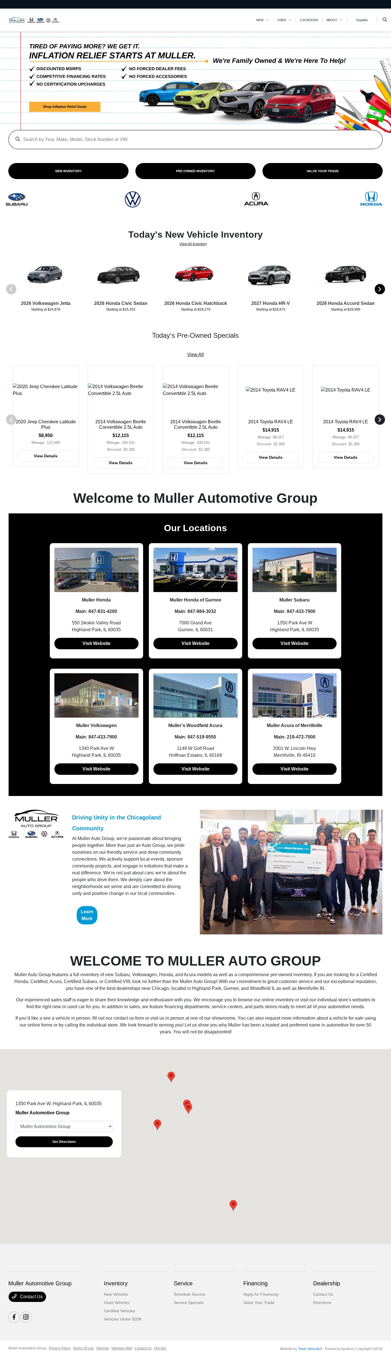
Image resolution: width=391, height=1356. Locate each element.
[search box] (195, 137)
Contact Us (31, 1296)
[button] (233, 1205)
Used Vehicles (116, 1302)
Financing (255, 1283)
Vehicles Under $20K (123, 1319)
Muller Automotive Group (27, 1348)
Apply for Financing (260, 1294)
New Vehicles (116, 1294)
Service (183, 1283)
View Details (46, 456)
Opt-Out (160, 1348)
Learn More (87, 915)
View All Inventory (193, 244)
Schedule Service (189, 1294)
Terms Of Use (83, 1348)
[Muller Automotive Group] (34, 19)
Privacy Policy (60, 1348)
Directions (322, 1302)
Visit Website (96, 643)
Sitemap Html (121, 1348)
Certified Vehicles (119, 1311)
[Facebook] (14, 1317)
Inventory (116, 1283)
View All (195, 354)
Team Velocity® (310, 1349)
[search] (385, 20)
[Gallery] (195, 82)
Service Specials (189, 1302)
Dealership (326, 1283)
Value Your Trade (259, 1302)
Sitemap (102, 1348)
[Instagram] (26, 1317)
